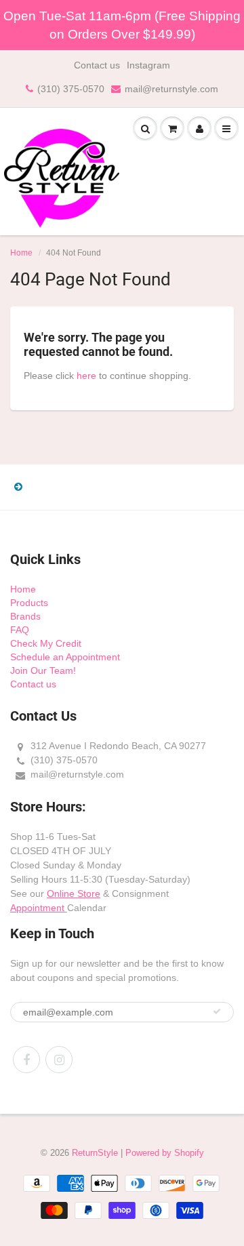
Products (29, 602)
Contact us (97, 65)
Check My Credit (45, 643)
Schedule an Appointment (65, 656)
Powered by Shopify (164, 1153)
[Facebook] (26, 1059)
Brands (25, 616)
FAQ (19, 629)
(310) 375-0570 (70, 88)
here (86, 375)
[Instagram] (59, 1059)
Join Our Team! (43, 670)
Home (21, 253)
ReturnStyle (95, 1153)
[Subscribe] (217, 1011)
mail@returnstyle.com (171, 88)
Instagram (148, 65)
